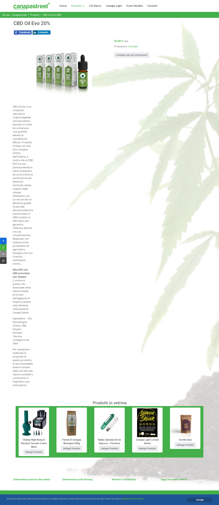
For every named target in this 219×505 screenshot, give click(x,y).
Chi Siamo (95, 5)
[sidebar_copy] (3, 260)
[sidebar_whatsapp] (3, 247)
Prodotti (76, 5)
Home (63, 5)
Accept (200, 499)
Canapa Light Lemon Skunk (147, 441)
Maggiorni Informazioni (132, 498)
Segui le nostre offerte (174, 479)
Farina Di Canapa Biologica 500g (71, 441)
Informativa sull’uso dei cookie (31, 479)
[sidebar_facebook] (3, 241)
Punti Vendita (134, 5)
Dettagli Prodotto (33, 452)
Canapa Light (114, 5)
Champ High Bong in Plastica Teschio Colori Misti (34, 443)
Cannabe (133, 46)
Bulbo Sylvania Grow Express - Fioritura (109, 441)
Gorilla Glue (185, 439)
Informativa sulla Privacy (78, 479)
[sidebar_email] (3, 254)
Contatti (152, 5)
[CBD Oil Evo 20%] (62, 68)
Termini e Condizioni (124, 479)
